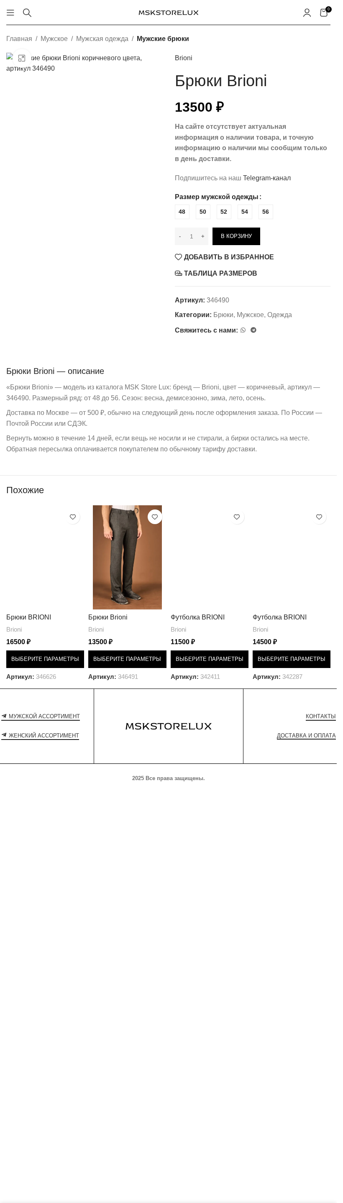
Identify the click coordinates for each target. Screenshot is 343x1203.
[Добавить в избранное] (72, 516)
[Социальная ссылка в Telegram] (253, 330)
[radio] (182, 212)
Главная (19, 38)
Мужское (54, 38)
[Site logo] (168, 12)
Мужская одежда (102, 38)
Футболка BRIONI (198, 617)
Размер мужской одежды (217, 196)
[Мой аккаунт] (307, 12)
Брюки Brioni (108, 617)
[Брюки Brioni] (127, 557)
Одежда (279, 314)
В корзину (236, 236)
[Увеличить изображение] (22, 58)
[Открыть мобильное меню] (10, 12)
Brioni (183, 57)
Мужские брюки (163, 38)
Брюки (223, 314)
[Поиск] (27, 12)
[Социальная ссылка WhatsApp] (243, 330)
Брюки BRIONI (28, 617)
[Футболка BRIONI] (209, 557)
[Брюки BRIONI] (45, 557)
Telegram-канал (267, 178)
